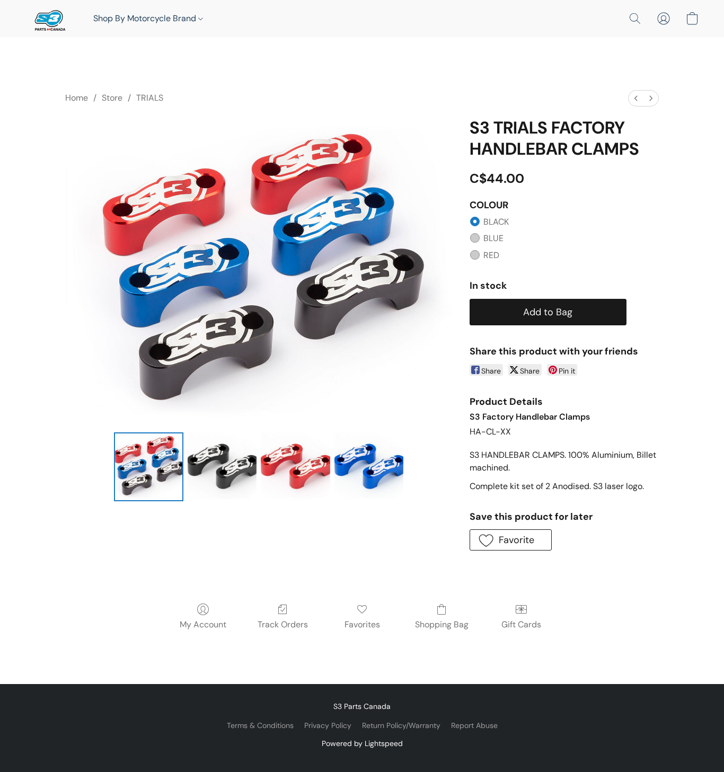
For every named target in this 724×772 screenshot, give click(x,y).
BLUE (493, 238)
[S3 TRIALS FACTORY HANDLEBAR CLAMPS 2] (295, 466)
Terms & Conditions (260, 725)
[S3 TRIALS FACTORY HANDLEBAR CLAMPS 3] (368, 466)
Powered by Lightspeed (362, 743)
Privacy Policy (327, 725)
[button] (48, 18)
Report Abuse (474, 725)
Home (76, 97)
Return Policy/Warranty (401, 725)
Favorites (362, 624)
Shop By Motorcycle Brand (145, 18)
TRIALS (149, 97)
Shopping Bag (442, 624)
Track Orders (283, 624)
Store (112, 97)
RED (491, 255)
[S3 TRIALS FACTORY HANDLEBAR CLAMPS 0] (148, 466)
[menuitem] (636, 98)
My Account (203, 624)
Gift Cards (521, 624)
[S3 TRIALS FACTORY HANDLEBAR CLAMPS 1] (222, 466)
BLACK (496, 221)
